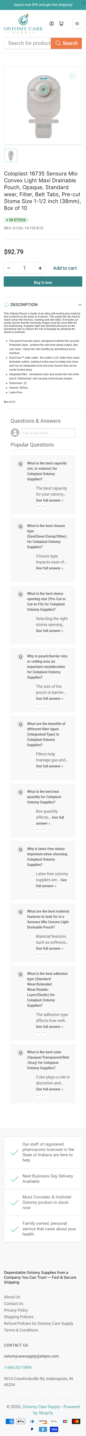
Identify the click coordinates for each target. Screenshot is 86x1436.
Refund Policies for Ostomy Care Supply (38, 1323)
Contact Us (13, 1303)
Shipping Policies (19, 1316)
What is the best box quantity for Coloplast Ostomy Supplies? (44, 796)
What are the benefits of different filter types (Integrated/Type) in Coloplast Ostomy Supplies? (46, 734)
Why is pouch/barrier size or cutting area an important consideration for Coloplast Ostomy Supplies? (47, 666)
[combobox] (43, 43)
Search (70, 43)
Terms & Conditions (21, 1330)
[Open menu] (77, 24)
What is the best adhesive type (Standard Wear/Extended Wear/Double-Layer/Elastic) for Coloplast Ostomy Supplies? (47, 990)
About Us (12, 1297)
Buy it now (43, 282)
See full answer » (49, 500)
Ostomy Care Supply (41, 1406)
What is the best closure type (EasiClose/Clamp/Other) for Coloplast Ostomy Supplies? (47, 536)
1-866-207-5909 (18, 1367)
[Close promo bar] (83, 3)
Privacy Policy (16, 1310)
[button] (37, 506)
